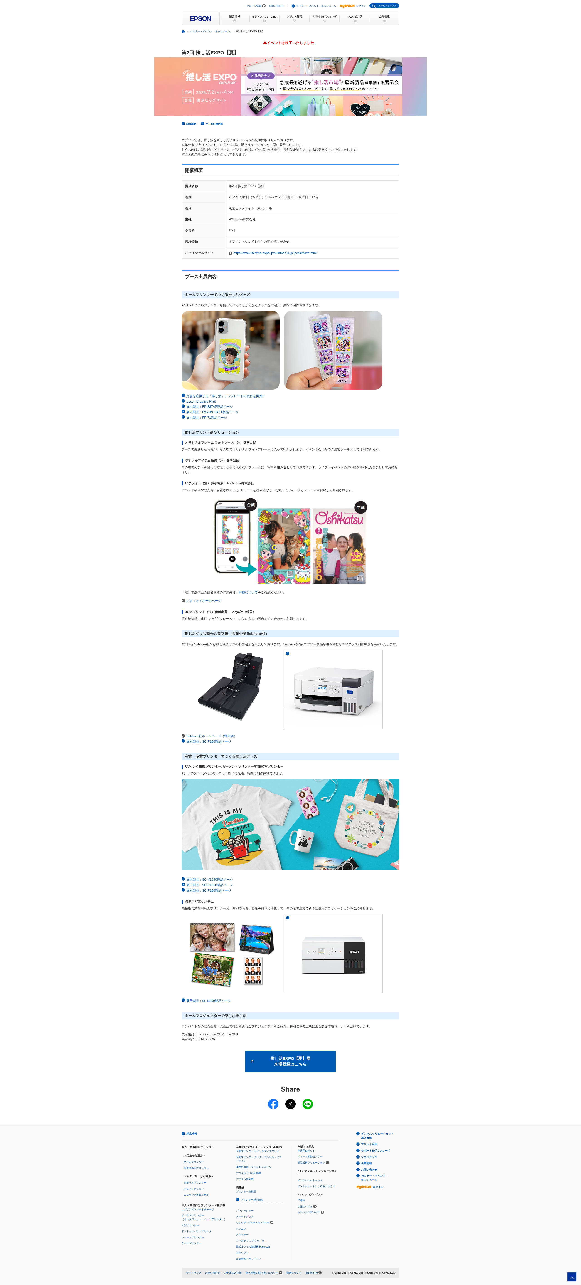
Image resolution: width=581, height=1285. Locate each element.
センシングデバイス (309, 1212)
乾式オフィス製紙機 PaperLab (253, 1246)
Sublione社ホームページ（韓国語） (211, 736)
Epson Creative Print (201, 401)
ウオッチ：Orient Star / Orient (252, 1222)
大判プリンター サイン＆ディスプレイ (257, 1151)
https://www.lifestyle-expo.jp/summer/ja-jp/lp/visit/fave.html (275, 253)
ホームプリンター (194, 1162)
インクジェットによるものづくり (316, 1186)
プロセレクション (194, 1188)
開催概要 (191, 124)
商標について (248, 592)
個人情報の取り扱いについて (262, 1272)
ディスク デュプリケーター (251, 1240)
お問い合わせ (276, 6)
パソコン (241, 1228)
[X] (290, 1101)
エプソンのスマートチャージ (198, 1209)
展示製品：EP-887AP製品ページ (209, 406)
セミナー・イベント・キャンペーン (316, 6)
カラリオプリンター (195, 1182)
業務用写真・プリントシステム (253, 1167)
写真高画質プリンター (196, 1168)
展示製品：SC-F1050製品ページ (209, 885)
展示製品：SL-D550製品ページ (208, 1001)
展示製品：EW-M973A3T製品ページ (212, 412)
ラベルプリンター (192, 1243)
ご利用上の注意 (233, 1272)
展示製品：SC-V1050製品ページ (209, 879)
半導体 (301, 1200)
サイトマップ (193, 1272)
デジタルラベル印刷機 (248, 1173)
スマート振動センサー (310, 1156)
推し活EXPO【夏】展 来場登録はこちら (290, 1061)
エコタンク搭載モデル (196, 1194)
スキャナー (242, 1234)
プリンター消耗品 (246, 1191)
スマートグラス (245, 1216)
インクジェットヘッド (310, 1180)
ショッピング (369, 1157)
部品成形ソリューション (311, 1162)
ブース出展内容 (214, 124)
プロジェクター (245, 1210)
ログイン (361, 6)
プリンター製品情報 (252, 1199)
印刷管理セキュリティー (249, 1259)
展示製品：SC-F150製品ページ (208, 741)
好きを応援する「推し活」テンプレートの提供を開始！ (226, 396)
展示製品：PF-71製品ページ (206, 417)
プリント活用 (369, 1144)
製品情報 (191, 1133)
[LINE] (308, 1101)
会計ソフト (242, 1252)
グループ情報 (253, 6)
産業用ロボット (306, 1150)
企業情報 (366, 1163)
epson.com (311, 1272)
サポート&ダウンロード (375, 1150)
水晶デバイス (305, 1206)
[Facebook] (273, 1101)
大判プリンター (190, 1225)
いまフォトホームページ (203, 601)
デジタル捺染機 (245, 1179)
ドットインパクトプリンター (198, 1231)
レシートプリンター (193, 1237)
